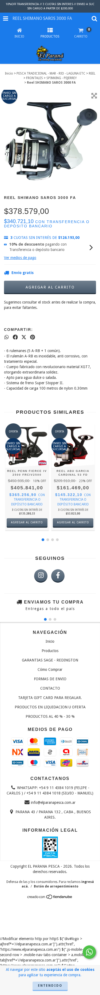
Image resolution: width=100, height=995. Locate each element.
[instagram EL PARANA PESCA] (40, 576)
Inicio (9, 73)
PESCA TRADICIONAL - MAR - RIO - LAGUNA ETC (51, 73)
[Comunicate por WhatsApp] (89, 952)
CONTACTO (50, 688)
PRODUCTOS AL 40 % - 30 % (50, 716)
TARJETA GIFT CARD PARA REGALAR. (50, 698)
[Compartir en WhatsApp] (6, 337)
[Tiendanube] (50, 898)
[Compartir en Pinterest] (32, 337)
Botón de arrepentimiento (56, 886)
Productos (50, 651)
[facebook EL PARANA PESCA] (58, 576)
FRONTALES (34, 78)
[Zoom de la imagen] (94, 95)
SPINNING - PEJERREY (61, 78)
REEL (92, 73)
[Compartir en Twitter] (23, 337)
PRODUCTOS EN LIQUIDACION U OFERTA (50, 707)
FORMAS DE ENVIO (50, 679)
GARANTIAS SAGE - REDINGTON (50, 660)
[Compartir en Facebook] (15, 337)
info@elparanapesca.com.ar (53, 802)
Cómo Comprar (50, 669)
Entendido (50, 985)
